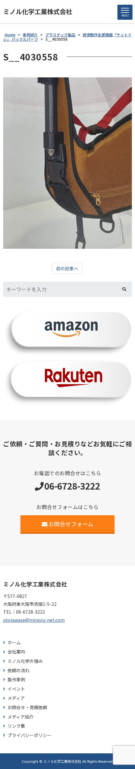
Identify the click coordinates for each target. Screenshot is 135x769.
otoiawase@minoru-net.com (34, 620)
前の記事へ (67, 268)
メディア (16, 698)
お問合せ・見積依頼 (27, 707)
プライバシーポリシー (29, 735)
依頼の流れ (19, 670)
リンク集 (16, 726)
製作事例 (16, 680)
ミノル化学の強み (25, 661)
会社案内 (16, 652)
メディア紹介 (21, 717)
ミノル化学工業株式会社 (37, 12)
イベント (16, 689)
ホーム (14, 643)
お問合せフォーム (70, 524)
